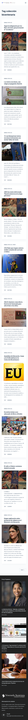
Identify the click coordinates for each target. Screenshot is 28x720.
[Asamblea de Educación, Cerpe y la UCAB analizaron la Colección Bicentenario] (14, 371)
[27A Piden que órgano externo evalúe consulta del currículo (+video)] (14, 263)
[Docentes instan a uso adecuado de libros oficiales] (14, 425)
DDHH (5, 22)
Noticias (9, 22)
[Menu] (25, 2)
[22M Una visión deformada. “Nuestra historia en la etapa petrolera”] (14, 207)
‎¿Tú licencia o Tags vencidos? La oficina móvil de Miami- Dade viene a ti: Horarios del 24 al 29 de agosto (14, 647)
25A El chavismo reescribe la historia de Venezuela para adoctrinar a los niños (13, 304)
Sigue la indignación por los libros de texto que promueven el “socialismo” (14, 27)
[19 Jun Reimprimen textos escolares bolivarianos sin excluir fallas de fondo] (14, 151)
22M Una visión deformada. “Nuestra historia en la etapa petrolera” (13, 193)
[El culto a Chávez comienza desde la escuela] (14, 480)
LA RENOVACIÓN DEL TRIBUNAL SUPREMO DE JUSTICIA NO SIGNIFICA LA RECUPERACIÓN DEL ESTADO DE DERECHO (14, 611)
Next (22, 570)
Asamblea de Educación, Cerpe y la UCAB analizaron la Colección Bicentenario (14, 358)
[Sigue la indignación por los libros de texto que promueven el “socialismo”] (14, 41)
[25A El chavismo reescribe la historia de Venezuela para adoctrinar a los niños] (14, 317)
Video (14, 244)
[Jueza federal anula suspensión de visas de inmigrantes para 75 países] (14, 666)
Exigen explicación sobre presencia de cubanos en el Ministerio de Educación (12, 520)
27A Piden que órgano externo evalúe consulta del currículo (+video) (13, 250)
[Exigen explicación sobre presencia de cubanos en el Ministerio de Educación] (14, 534)
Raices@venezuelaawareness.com (15, 715)
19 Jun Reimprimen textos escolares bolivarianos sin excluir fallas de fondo (12, 138)
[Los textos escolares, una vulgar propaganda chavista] (14, 95)
